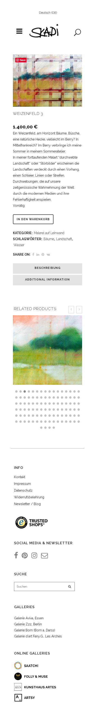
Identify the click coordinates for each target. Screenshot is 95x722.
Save (23, 60)
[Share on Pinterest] (43, 254)
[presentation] (71, 309)
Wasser (19, 245)
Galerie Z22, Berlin (28, 624)
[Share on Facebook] (33, 254)
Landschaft (64, 239)
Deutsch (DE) (48, 12)
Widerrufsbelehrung (29, 497)
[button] (16, 391)
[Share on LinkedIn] (37, 254)
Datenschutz (23, 490)
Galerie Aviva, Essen (29, 618)
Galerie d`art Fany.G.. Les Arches (38, 636)
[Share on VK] (48, 254)
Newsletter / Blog (27, 504)
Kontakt (19, 477)
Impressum (22, 483)
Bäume (49, 239)
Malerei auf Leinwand (49, 233)
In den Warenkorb (33, 219)
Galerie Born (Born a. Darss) (34, 630)
